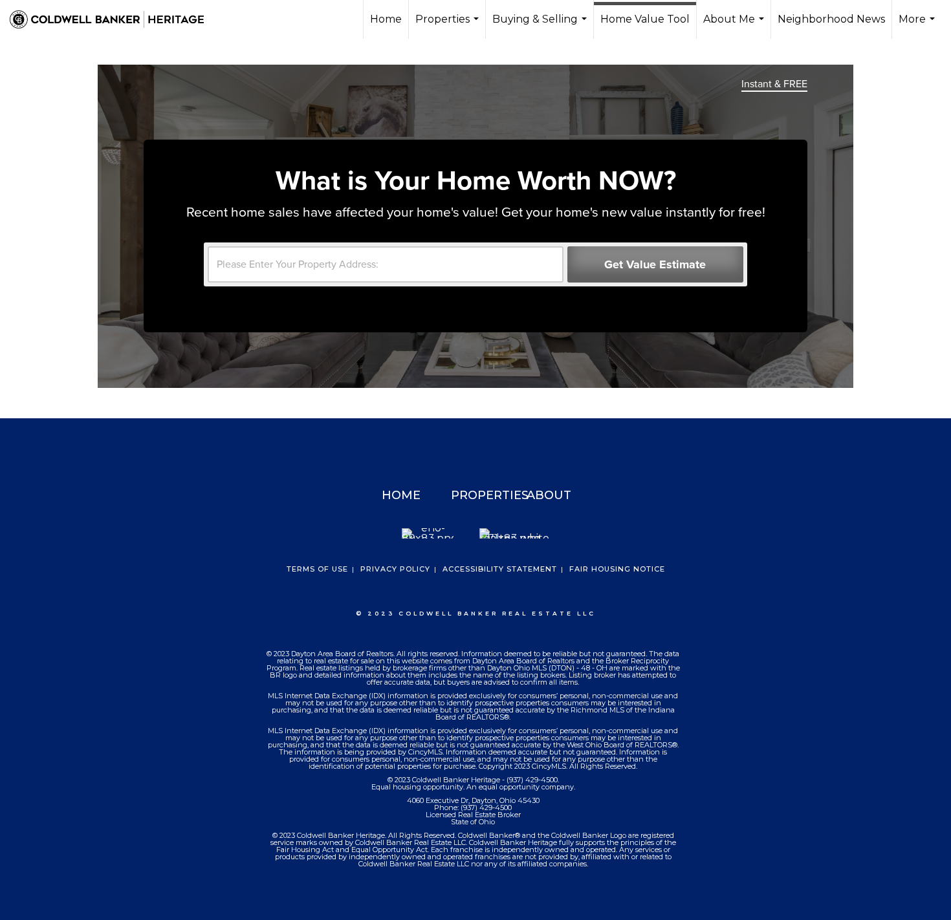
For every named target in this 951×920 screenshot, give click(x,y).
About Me (735, 26)
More (918, 26)
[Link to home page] (113, 19)
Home (386, 19)
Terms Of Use (317, 568)
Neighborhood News (831, 19)
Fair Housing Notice (617, 568)
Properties (448, 26)
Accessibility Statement (500, 568)
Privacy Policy (395, 568)
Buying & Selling (541, 26)
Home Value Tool (645, 19)
